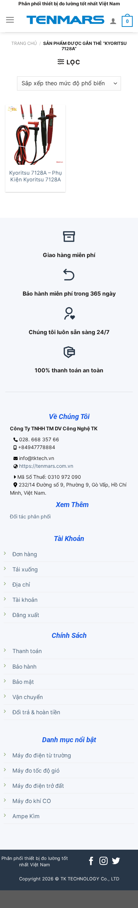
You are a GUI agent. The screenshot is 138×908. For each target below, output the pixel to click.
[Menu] (10, 20)
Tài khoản (25, 599)
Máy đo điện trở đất (38, 785)
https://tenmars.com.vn (46, 466)
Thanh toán (27, 651)
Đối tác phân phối (30, 516)
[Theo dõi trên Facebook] (91, 861)
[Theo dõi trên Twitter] (116, 861)
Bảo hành (24, 666)
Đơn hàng (24, 554)
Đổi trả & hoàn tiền (36, 712)
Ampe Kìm (26, 816)
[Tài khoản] (113, 21)
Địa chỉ (21, 584)
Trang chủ (24, 43)
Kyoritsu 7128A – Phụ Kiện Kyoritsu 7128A (35, 176)
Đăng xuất (25, 615)
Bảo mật (23, 682)
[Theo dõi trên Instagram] (103, 861)
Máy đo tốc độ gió (35, 770)
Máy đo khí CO (31, 801)
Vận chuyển (27, 697)
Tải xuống (25, 569)
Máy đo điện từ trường (41, 755)
